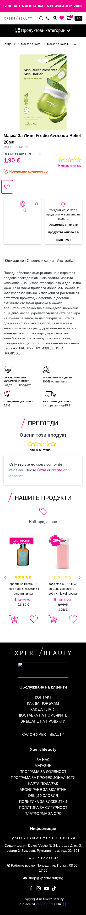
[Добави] (12, 619)
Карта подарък (43, 783)
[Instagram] (38, 888)
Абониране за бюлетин (43, 789)
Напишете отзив (69, 165)
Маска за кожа (30, 44)
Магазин (43, 765)
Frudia (37, 154)
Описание (14, 260)
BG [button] (78, 18)
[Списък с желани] (62, 18)
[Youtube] (46, 888)
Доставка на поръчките (43, 715)
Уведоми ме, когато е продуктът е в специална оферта (63, 214)
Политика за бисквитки (43, 801)
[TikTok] (54, 888)
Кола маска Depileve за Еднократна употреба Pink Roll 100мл (62, 588)
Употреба (65, 260)
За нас (43, 759)
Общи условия (43, 795)
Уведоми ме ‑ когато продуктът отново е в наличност (63, 232)
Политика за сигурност (43, 807)
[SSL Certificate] (43, 669)
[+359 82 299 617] (48, 18)
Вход (41, 470)
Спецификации (40, 260)
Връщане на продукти (43, 721)
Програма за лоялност (43, 771)
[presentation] (5, 578)
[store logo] (18, 18)
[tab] (14, 260)
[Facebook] (31, 888)
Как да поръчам (43, 703)
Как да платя (43, 709)
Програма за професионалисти (43, 777)
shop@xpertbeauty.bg (45, 878)
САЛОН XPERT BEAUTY (43, 734)
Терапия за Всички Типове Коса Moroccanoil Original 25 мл (23, 588)
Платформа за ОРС (43, 813)
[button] (33, 619)
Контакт (43, 697)
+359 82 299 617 (45, 858)
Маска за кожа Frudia (61, 44)
